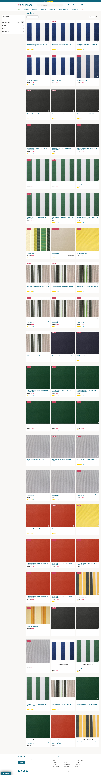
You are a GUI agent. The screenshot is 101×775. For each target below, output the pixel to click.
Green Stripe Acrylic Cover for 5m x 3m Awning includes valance (37, 252)
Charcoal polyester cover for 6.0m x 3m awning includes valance (87, 149)
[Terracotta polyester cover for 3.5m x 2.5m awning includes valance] (63, 714)
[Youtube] (24, 771)
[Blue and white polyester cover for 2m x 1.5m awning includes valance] (63, 19)
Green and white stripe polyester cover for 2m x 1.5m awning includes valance (37, 218)
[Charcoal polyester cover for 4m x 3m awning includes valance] (63, 123)
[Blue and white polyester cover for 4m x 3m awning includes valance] (63, 639)
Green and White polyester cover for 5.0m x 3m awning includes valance (37, 183)
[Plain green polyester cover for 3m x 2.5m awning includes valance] (38, 400)
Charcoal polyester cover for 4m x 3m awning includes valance (61, 149)
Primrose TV (65, 762)
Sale (82, 9)
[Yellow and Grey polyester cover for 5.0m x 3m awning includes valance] (87, 571)
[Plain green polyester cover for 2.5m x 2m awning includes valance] (38, 365)
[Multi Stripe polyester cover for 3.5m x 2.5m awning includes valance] (63, 676)
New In (19, 9)
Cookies (76, 766)
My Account (55, 764)
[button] (6, 773)
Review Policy (77, 768)
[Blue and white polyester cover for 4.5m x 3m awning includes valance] (63, 54)
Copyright (77, 762)
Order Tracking (56, 766)
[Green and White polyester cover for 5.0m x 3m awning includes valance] (38, 158)
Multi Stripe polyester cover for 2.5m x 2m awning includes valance (38, 287)
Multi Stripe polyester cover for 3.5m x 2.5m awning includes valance (61, 705)
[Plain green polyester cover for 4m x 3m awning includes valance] (87, 676)
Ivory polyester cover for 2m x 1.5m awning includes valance (61, 252)
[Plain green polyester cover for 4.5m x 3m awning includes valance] (63, 400)
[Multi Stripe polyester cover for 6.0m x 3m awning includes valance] (87, 296)
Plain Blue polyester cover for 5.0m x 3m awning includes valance (87, 356)
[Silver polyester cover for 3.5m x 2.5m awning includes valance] (87, 434)
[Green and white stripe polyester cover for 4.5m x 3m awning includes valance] (87, 639)
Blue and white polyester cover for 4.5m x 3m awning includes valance (61, 80)
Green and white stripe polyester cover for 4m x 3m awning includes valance (37, 705)
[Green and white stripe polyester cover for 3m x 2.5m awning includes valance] (87, 192)
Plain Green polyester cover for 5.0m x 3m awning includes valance (87, 425)
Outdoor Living (52, 9)
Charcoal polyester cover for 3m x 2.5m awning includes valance (37, 149)
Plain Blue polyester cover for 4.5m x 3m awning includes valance (62, 356)
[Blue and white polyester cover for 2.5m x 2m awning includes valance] (38, 19)
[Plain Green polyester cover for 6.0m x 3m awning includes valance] (38, 714)
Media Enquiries (66, 768)
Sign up (21, 762)
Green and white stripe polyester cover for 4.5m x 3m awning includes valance (88, 667)
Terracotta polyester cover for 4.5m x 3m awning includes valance (62, 564)
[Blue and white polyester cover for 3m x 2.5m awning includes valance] (38, 54)
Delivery (54, 760)
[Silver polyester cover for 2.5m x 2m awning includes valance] (38, 434)
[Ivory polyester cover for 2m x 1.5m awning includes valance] (63, 227)
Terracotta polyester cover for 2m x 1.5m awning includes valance (62, 529)
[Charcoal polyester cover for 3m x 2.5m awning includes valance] (38, 123)
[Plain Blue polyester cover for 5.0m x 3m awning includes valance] (87, 330)
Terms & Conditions (78, 758)
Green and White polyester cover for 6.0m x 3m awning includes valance (62, 183)
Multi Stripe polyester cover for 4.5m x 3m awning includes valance (38, 322)
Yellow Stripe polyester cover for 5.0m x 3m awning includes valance (36, 626)
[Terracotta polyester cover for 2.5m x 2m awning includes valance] (38, 503)
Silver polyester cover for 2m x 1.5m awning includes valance (61, 460)
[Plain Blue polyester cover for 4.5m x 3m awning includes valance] (63, 330)
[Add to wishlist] (98, 491)
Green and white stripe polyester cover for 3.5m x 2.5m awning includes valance (63, 218)
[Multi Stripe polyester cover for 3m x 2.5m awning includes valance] (87, 261)
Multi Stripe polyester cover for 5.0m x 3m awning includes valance (62, 322)
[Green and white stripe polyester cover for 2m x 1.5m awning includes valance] (38, 192)
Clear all (21, 18)
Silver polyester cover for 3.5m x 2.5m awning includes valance (87, 460)
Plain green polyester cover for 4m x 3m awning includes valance (87, 705)
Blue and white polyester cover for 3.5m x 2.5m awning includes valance (87, 45)
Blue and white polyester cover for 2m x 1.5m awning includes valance (61, 45)
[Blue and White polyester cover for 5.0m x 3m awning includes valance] (87, 54)
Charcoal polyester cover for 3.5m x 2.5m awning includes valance (87, 114)
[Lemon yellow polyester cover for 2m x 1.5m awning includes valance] (87, 227)
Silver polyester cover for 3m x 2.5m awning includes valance (36, 495)
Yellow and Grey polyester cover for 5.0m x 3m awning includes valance (87, 596)
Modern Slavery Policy (79, 760)
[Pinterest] (27, 771)
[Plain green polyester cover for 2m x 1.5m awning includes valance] (63, 365)
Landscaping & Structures (63, 9)
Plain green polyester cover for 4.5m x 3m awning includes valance (62, 425)
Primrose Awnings (66, 764)
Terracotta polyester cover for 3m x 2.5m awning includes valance (37, 564)
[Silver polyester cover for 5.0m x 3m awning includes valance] (87, 469)
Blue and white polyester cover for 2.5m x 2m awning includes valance (37, 45)
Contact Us (98, 1)
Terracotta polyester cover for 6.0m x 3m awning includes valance (62, 597)
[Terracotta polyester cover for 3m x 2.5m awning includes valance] (38, 538)
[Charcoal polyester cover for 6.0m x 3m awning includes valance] (87, 123)
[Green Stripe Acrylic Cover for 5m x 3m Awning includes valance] (38, 227)
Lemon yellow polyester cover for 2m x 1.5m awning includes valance (86, 252)
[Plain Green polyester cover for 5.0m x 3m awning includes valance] (87, 400)
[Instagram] (21, 771)
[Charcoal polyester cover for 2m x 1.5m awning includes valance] (63, 88)
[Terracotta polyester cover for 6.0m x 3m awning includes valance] (63, 571)
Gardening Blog (66, 760)
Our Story (65, 758)
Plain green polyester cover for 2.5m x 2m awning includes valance (38, 391)
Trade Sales (92, 1)
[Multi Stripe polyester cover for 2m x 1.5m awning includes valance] (63, 261)
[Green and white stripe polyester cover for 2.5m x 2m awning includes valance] (87, 158)
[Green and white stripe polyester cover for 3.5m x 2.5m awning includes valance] (63, 192)
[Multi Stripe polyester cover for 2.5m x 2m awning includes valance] (38, 261)
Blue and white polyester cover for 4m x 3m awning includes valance (61, 667)
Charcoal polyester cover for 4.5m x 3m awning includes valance (62, 631)
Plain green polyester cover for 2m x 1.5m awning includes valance (62, 391)
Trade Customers (66, 766)
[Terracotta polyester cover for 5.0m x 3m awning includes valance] (38, 571)
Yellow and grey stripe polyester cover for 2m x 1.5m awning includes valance (87, 742)
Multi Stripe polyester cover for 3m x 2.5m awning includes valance (87, 287)
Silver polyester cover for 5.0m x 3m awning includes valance (86, 495)
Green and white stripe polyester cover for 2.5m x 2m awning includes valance (88, 183)
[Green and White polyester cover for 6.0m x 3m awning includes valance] (63, 158)
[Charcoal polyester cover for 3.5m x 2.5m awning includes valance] (87, 88)
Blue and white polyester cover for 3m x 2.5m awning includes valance (37, 80)
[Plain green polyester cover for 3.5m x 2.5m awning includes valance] (87, 365)
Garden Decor (34, 9)
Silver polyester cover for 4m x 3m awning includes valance (61, 495)
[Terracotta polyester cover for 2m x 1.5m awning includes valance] (63, 503)
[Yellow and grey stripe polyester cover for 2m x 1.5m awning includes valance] (87, 714)
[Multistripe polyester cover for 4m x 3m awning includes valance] (38, 330)
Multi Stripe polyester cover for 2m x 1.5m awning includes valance (62, 287)
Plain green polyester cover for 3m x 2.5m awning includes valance (38, 425)
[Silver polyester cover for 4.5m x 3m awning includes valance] (38, 639)
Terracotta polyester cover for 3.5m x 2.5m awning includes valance (61, 743)
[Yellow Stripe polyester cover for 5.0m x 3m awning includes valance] (38, 605)
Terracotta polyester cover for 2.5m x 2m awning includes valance (37, 529)
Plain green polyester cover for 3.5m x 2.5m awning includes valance (86, 391)
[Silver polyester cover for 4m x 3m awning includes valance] (63, 469)
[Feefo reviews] (50, 1)
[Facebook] (19, 771)
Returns (54, 762)
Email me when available (63, 664)
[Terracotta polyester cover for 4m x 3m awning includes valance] (87, 538)
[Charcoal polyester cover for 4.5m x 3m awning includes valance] (63, 605)
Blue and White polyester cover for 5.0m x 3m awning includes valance (87, 80)
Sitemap (54, 768)
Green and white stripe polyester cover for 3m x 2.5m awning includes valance (87, 218)
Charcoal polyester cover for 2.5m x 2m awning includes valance (37, 114)
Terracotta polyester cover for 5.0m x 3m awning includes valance (37, 597)
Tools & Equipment (74, 9)
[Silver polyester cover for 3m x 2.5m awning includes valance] (38, 469)
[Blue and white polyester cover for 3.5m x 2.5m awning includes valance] (87, 19)
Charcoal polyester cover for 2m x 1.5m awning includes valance (62, 114)
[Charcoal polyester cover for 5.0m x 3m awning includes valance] (87, 605)
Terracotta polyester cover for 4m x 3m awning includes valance (87, 564)
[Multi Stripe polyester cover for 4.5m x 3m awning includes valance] (38, 296)
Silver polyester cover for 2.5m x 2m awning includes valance (36, 460)
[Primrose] (25, 5)
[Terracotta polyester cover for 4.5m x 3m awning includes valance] (63, 538)
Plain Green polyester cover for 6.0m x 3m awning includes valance (38, 743)
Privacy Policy (77, 764)
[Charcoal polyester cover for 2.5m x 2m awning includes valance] (38, 88)
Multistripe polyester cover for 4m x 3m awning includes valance (37, 356)
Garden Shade (43, 9)
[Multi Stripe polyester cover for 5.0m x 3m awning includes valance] (63, 296)
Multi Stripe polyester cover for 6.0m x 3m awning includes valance (87, 322)
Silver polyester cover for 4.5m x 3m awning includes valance (36, 664)
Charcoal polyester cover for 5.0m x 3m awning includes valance (87, 631)
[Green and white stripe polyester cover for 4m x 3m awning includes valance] (38, 676)
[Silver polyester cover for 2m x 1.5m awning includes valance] (63, 434)
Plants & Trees (26, 9)
